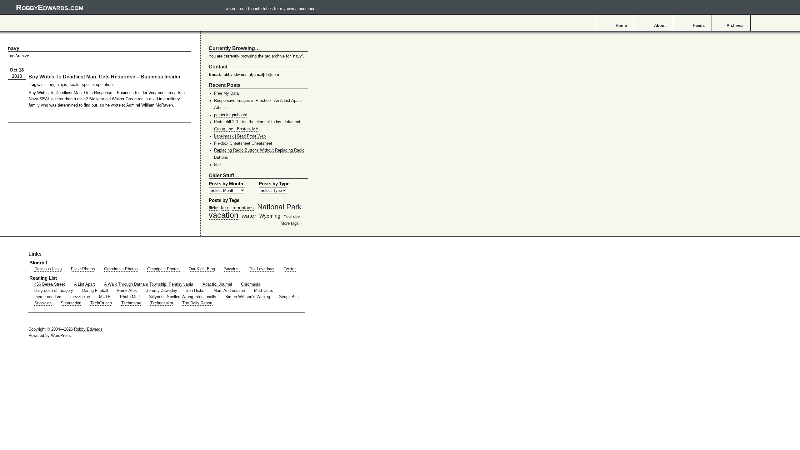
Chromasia (250, 284)
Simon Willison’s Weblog (247, 297)
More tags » (291, 223)
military (47, 84)
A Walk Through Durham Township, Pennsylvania (148, 284)
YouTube (292, 216)
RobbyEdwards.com (166, 7)
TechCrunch (101, 303)
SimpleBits (289, 297)
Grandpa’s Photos (163, 269)
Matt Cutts (263, 290)
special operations (98, 84)
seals (74, 84)
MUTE (105, 297)
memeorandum (47, 297)
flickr (213, 207)
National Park (279, 206)
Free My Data (226, 93)
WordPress (61, 335)
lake (225, 207)
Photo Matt (130, 297)
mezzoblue (80, 297)
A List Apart (84, 284)
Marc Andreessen (229, 290)
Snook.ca (43, 303)
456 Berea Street (49, 284)
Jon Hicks (195, 290)
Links (35, 254)
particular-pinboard (230, 115)
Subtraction (71, 303)
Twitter (290, 269)
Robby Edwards (88, 329)
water (249, 215)
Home (621, 25)
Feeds (699, 25)
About (660, 25)
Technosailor (161, 303)
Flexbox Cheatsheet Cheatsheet (243, 143)
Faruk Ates (127, 290)
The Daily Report (197, 303)
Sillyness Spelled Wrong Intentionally (182, 297)
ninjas (62, 84)
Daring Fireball (95, 290)
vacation (223, 215)
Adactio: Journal (217, 284)
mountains (243, 207)
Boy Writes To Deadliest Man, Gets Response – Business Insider (104, 76)
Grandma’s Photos (121, 269)
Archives (735, 25)
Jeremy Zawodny (161, 290)
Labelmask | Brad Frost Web (240, 136)
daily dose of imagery (53, 290)
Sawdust (232, 269)
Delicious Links (48, 269)
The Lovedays (261, 269)
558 (217, 164)
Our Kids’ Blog (202, 269)
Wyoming (269, 216)
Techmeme (131, 303)
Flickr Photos (83, 269)
